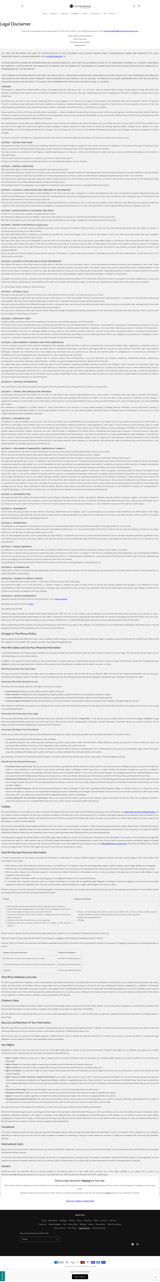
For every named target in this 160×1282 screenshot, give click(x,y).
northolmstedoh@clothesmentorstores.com (121, 31)
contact (108, 1193)
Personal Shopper (55, 1224)
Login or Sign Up (80, 1277)
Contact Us (43, 1224)
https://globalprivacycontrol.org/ (114, 844)
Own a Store (72, 1228)
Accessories (87, 1220)
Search (96, 1220)
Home (44, 1220)
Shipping (83, 1224)
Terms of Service (60, 1228)
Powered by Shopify (90, 1266)
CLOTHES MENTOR (54, 56)
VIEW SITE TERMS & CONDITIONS (80, 1201)
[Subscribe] (56, 1239)
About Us (104, 1220)
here (31, 604)
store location (61, 599)
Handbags (63, 1220)
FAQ (64, 1224)
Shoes (79, 1220)
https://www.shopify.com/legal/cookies (139, 812)
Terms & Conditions (114, 1224)
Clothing (72, 1220)
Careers (90, 1224)
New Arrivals (53, 1220)
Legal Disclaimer (84, 1228)
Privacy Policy (100, 1224)
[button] (22, 6)
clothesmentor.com (99, 1228)
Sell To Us (112, 1220)
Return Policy (73, 1224)
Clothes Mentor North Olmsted (77, 1266)
